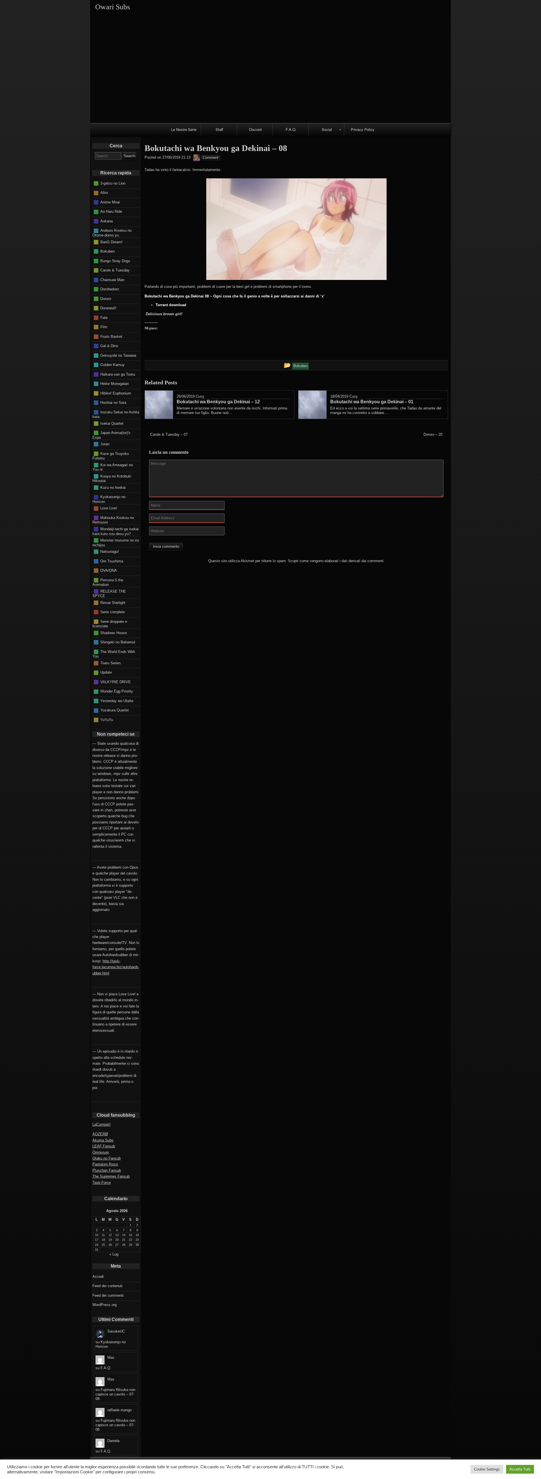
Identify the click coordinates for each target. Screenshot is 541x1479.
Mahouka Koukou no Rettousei (113, 520)
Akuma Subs (103, 1140)
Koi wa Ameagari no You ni (112, 467)
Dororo (105, 298)
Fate (104, 317)
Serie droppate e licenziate (109, 623)
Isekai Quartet (111, 423)
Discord (255, 129)
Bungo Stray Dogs (115, 260)
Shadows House (113, 632)
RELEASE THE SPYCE (109, 593)
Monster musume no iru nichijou (115, 542)
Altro (104, 192)
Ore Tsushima (111, 561)
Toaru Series (110, 663)
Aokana (106, 221)
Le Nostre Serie (183, 129)
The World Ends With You (113, 653)
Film (103, 327)
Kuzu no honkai (113, 487)
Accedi (98, 1276)
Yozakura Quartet (114, 710)
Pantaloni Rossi (105, 1164)
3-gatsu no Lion (112, 183)
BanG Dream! (111, 242)
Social (327, 129)
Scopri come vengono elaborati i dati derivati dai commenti (335, 561)
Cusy (200, 396)
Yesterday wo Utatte (116, 700)
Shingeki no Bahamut (117, 642)
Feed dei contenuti (107, 1286)
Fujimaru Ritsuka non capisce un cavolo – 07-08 (115, 1394)
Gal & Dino (109, 346)
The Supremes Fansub (111, 1176)
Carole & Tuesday (115, 270)
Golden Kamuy (112, 365)
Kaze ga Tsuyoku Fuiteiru (110, 455)
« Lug (113, 1254)
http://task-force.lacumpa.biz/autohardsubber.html (115, 967)
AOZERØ (100, 1134)
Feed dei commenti (108, 1295)
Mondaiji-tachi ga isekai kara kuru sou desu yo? (115, 531)
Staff (219, 129)
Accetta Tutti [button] (520, 1469)
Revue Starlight (112, 602)
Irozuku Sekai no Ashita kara (115, 414)
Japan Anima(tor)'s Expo (111, 435)
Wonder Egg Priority (116, 691)
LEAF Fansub (103, 1146)
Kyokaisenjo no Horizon (108, 499)
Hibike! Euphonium (115, 393)
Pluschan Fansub (106, 1170)
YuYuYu (106, 719)
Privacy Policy (362, 129)
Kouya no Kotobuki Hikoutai (111, 478)
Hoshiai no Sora (113, 402)
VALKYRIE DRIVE (115, 682)
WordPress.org (104, 1305)
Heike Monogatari (114, 384)
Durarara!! (108, 308)
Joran (104, 444)
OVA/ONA (108, 570)
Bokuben (107, 251)
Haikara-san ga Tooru (117, 374)
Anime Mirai (110, 202)
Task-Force (101, 1182)
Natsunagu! (109, 551)
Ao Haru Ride (111, 211)
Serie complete (112, 612)
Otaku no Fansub (106, 1158)
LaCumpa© (101, 1124)
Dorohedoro (109, 289)
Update (106, 672)
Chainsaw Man (112, 279)
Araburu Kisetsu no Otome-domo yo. (112, 232)
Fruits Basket (111, 336)
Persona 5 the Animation (107, 582)
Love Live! (108, 508)
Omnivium (100, 1152)
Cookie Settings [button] (487, 1469)
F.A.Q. (291, 129)
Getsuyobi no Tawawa (118, 355)
